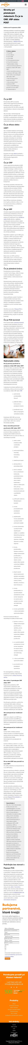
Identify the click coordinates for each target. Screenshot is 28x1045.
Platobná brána (14, 1011)
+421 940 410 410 (14, 982)
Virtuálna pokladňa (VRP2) (14, 1009)
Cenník (14, 1024)
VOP (14, 1028)
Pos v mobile (14, 1013)
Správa (6, 944)
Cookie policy (14, 1032)
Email (6, 932)
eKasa (15, 153)
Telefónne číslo (9, 936)
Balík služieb (14, 1026)
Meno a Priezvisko (9, 928)
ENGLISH (19, 1)
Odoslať (7, 958)
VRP (21, 390)
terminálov (17, 887)
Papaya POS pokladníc (14, 797)
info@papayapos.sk (18, 892)
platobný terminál (19, 322)
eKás (12, 887)
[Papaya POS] (7, 5)
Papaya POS (18, 309)
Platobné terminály (14, 1005)
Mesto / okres (8, 940)
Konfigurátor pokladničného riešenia (14, 1015)
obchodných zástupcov (10, 899)
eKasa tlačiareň (14, 1007)
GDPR (14, 1030)
